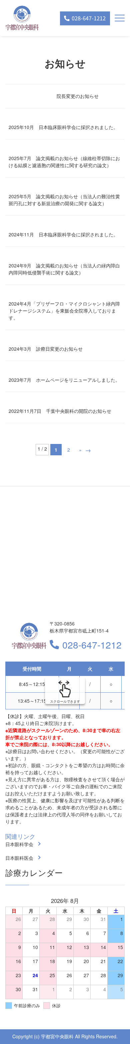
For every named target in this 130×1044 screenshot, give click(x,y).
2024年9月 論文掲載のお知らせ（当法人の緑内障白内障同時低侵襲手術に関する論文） (64, 269)
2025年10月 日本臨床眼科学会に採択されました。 (63, 127)
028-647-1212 (92, 644)
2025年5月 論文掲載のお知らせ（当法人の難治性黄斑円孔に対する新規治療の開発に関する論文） (64, 200)
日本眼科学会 (19, 844)
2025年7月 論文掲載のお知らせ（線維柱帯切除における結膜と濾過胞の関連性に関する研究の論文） (64, 161)
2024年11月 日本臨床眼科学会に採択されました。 (63, 234)
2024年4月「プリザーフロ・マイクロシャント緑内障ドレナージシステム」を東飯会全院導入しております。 (64, 310)
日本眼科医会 (19, 857)
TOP (113, 1028)
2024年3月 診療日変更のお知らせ (46, 348)
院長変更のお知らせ (78, 96)
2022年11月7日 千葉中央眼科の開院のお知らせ (60, 411)
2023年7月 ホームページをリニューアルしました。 (64, 379)
